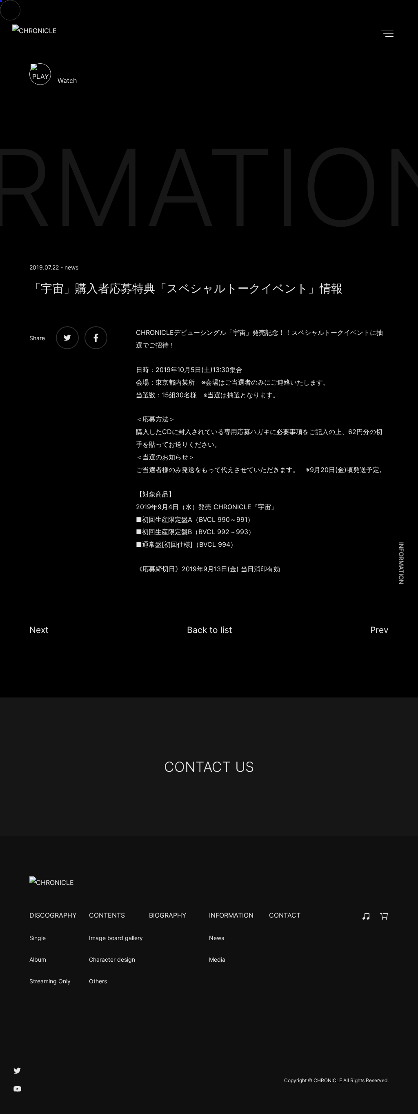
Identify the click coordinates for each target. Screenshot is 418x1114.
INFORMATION (231, 915)
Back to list (209, 630)
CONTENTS (107, 915)
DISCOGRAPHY (53, 915)
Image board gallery (116, 937)
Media (217, 959)
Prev (379, 630)
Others (98, 981)
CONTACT (284, 915)
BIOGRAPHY (168, 915)
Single (37, 937)
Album (37, 959)
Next (39, 630)
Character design (112, 959)
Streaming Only (50, 981)
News (216, 937)
